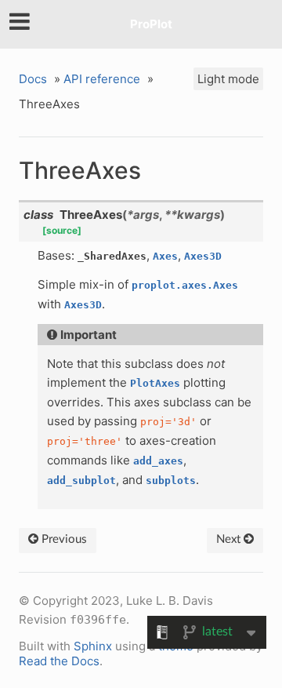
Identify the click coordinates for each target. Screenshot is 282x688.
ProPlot (151, 23)
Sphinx (93, 646)
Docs (33, 78)
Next (230, 539)
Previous (62, 539)
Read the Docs (59, 660)
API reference (101, 78)
